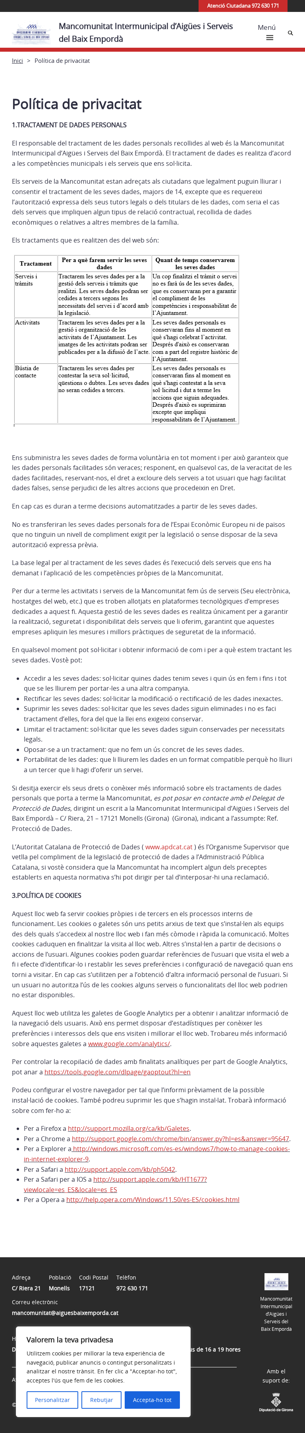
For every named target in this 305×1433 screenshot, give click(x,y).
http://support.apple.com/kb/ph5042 (120, 1169)
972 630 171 (132, 1288)
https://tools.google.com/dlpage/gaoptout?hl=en (117, 1072)
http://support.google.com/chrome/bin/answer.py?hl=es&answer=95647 (180, 1138)
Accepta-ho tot (152, 1400)
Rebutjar (101, 1400)
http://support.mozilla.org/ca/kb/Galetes (128, 1128)
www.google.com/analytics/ (129, 1043)
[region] (103, 1371)
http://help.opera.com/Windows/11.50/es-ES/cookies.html (152, 1199)
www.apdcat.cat (169, 847)
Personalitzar (52, 1400)
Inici (17, 60)
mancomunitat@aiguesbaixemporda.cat (65, 1312)
